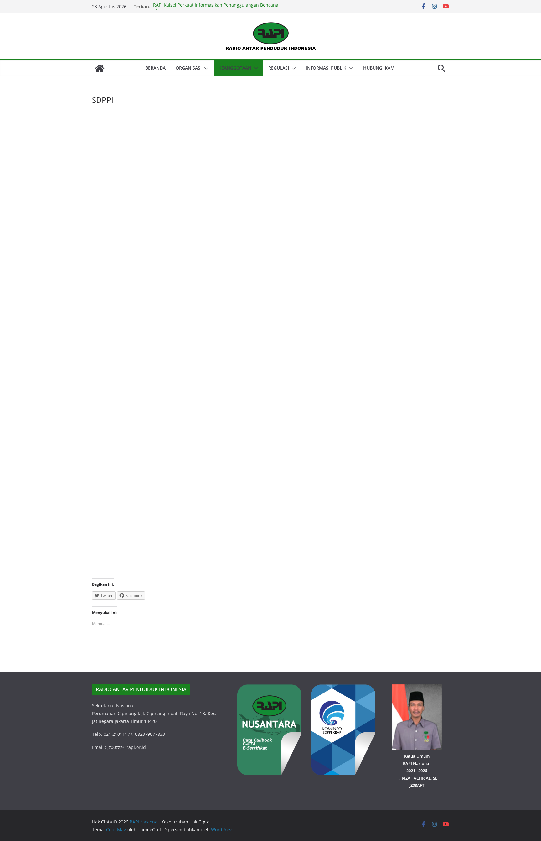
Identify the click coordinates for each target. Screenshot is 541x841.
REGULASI (278, 68)
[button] (205, 68)
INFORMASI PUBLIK (326, 68)
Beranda (155, 68)
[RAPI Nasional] (99, 68)
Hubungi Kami (379, 68)
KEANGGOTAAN (235, 68)
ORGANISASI (189, 68)
